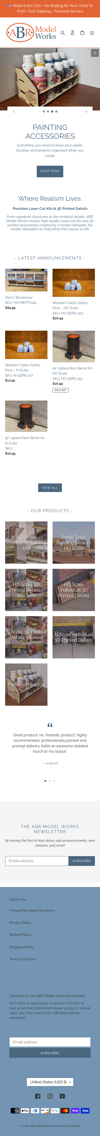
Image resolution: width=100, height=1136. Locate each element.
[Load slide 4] (56, 111)
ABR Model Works (41, 1126)
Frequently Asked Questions (32, 910)
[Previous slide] (14, 112)
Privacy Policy (20, 923)
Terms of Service (22, 959)
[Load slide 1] (44, 111)
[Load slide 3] (52, 111)
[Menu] (92, 33)
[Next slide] (86, 112)
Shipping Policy (21, 947)
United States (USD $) (48, 1082)
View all (50, 487)
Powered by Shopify (67, 1126)
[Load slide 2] (48, 111)
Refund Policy (20, 935)
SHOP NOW (49, 171)
